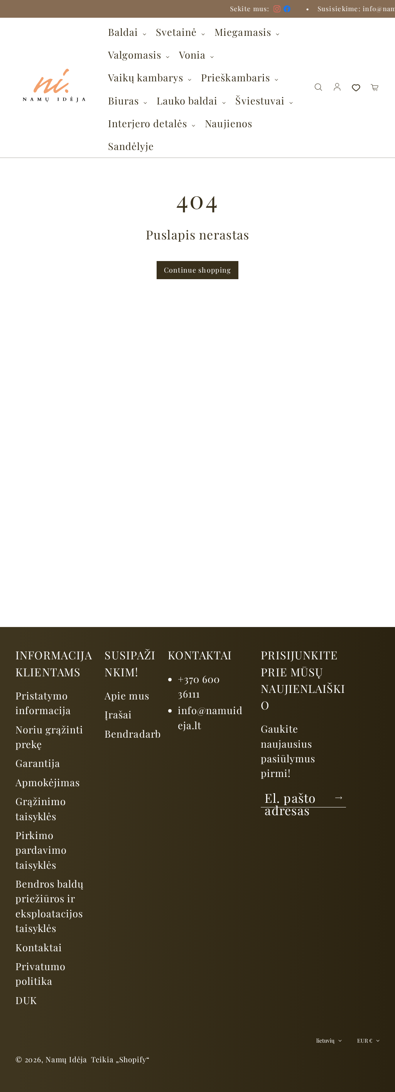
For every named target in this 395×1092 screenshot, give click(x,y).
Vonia (193, 54)
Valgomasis (136, 54)
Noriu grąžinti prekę (49, 736)
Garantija (37, 762)
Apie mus (127, 695)
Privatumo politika (40, 973)
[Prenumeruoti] (338, 797)
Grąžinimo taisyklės (40, 808)
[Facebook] (94, 8)
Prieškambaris (236, 77)
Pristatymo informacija (43, 702)
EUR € (364, 1040)
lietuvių (325, 1040)
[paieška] (318, 87)
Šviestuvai (261, 100)
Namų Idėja (66, 1059)
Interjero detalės (149, 123)
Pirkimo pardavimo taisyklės (41, 849)
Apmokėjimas (47, 782)
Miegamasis (243, 31)
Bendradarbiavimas (151, 733)
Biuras (125, 100)
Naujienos (228, 123)
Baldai (124, 31)
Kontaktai (38, 947)
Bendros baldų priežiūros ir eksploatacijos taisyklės (49, 905)
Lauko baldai (188, 100)
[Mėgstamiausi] (356, 87)
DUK (26, 999)
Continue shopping (197, 270)
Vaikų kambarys (147, 77)
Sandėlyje (131, 145)
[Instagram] (84, 8)
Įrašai (118, 714)
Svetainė (177, 31)
